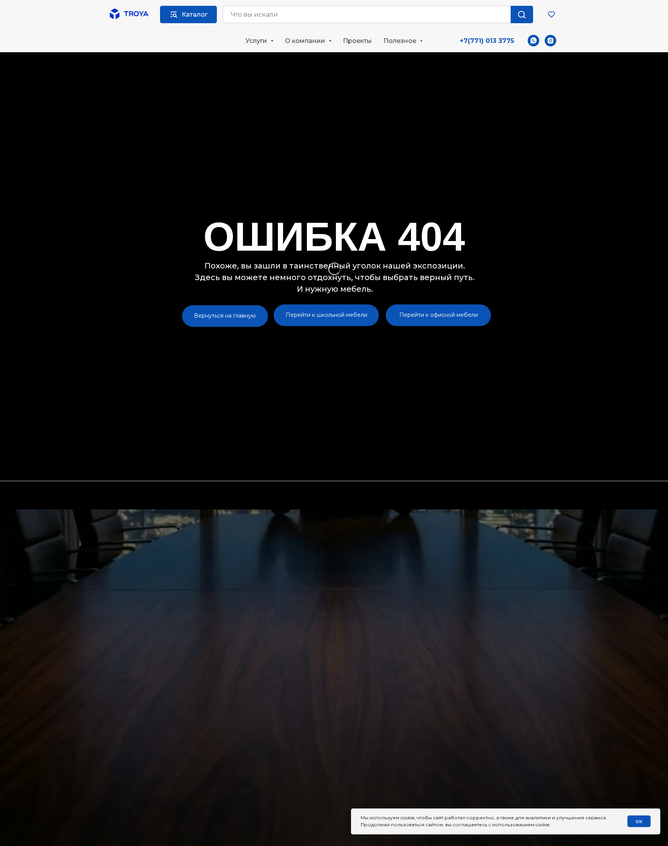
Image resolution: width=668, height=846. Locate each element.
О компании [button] (306, 40)
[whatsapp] (533, 40)
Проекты (357, 40)
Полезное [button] (400, 40)
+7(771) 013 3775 (487, 40)
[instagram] (550, 40)
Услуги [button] (257, 40)
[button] (551, 14)
